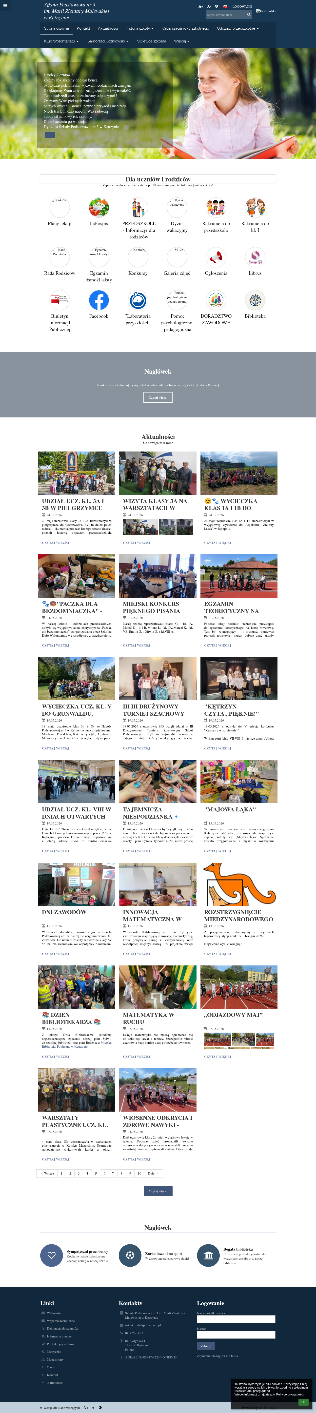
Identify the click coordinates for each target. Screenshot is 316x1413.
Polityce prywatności (290, 1394)
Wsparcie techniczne (61, 1320)
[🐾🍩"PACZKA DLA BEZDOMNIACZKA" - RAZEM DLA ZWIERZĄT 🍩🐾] (76, 576)
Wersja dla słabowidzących (62, 1407)
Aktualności (55, 1382)
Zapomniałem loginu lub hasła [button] (217, 1356)
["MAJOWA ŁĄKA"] (238, 781)
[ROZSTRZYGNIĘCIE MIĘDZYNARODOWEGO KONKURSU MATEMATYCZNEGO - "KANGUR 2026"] (238, 884)
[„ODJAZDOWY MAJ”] (238, 987)
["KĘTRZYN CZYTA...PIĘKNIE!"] (238, 679)
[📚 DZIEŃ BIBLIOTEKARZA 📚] (76, 987)
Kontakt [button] (83, 28)
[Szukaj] (249, 14)
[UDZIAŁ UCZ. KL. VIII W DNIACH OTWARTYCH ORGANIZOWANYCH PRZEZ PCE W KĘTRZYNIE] (76, 781)
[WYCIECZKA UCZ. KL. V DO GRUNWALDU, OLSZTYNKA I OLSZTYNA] (76, 679)
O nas (51, 1367)
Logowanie (242, 6)
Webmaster (54, 1313)
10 (139, 1173)
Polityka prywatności (61, 1344)
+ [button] (202, 6)
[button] (216, 6)
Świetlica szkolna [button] (151, 41)
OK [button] (303, 1402)
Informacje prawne (59, 1336)
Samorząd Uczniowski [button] (106, 41)
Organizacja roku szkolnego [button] (185, 28)
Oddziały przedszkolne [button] (236, 28)
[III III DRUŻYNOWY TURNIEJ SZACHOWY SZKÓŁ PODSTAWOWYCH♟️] (157, 679)
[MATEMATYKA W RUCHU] (157, 987)
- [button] (210, 6)
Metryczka (54, 1351)
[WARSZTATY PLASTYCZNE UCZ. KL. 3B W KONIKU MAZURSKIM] (76, 1090)
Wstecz (49, 1173)
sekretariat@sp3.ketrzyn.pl (143, 1325)
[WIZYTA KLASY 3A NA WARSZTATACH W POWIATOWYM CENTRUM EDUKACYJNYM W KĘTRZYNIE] (157, 473)
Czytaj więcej (158, 397)
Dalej (152, 1173)
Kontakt (52, 1375)
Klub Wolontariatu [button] (59, 41)
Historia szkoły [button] (138, 28)
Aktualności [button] (108, 28)
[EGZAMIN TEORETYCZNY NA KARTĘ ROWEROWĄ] (238, 576)
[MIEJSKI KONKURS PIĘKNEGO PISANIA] (157, 576)
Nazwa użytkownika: (211, 1313)
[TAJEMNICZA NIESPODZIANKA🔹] (157, 781)
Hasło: (201, 1328)
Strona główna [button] (56, 28)
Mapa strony (55, 1359)
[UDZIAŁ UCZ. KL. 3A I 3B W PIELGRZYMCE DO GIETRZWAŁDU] (76, 473)
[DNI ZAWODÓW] (76, 884)
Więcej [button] (180, 41)
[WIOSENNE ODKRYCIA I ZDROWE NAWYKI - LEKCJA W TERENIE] (157, 1090)
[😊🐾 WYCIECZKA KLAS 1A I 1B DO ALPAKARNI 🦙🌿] (238, 473)
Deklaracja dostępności (62, 1328)
